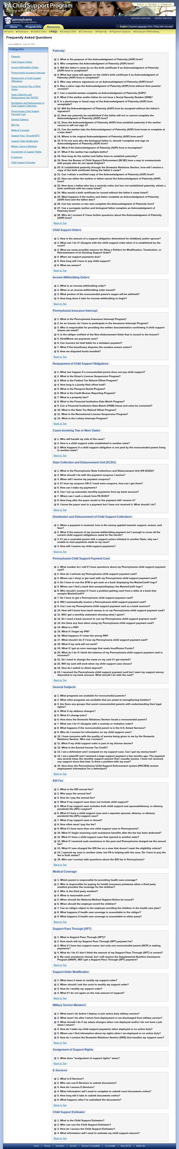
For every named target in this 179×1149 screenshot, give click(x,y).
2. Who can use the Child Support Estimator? (84, 1124)
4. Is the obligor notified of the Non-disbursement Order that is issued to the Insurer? (108, 334)
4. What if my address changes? (76, 711)
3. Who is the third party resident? (77, 891)
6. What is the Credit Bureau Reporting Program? (86, 393)
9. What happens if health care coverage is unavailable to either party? (99, 916)
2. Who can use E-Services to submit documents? (87, 1082)
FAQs (54, 31)
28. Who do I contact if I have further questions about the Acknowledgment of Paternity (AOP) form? (109, 216)
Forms (9, 31)
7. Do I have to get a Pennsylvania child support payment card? (95, 597)
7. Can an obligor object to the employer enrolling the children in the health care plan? (109, 908)
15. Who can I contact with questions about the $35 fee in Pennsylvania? (101, 859)
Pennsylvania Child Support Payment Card (25, 113)
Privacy (47, 1146)
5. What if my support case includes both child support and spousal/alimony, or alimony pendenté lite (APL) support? (110, 807)
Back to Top (60, 223)
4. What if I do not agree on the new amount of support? (90, 992)
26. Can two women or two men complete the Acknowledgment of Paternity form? (105, 203)
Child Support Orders (21, 62)
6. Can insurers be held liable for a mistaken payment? (89, 342)
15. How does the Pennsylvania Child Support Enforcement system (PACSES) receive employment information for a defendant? (108, 767)
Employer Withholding (147, 31)
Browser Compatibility (91, 1146)
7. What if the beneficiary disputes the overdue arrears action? (94, 347)
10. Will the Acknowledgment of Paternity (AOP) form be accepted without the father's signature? (108, 110)
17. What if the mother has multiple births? (82, 151)
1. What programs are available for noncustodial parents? (91, 695)
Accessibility (110, 1146)
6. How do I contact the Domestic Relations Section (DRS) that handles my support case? (110, 1037)
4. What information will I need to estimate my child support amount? (98, 1133)
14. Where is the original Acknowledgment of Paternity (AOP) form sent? (100, 136)
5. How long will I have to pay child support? (84, 261)
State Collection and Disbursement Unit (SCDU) (24, 96)
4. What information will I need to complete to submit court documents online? (104, 1091)
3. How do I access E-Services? (76, 1087)
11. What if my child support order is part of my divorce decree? (95, 743)
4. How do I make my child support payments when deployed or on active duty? (105, 1029)
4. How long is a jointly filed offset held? (81, 384)
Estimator (23, 31)
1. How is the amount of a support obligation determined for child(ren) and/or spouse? (109, 238)
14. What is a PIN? (68, 627)
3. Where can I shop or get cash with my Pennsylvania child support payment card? (107, 578)
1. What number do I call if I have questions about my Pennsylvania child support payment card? (111, 568)
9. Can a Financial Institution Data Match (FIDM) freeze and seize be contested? (104, 405)
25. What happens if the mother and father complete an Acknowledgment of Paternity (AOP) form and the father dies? (108, 198)
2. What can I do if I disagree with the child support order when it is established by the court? (108, 244)
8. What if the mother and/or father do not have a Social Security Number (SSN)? (105, 97)
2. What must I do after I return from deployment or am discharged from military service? (109, 1017)
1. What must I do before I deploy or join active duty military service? (98, 1013)
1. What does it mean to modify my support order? (87, 980)
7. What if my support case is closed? (79, 820)
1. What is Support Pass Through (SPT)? (81, 937)
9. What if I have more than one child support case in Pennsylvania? (98, 828)
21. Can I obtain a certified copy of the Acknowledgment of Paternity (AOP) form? (105, 174)
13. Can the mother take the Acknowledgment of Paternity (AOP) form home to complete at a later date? (111, 131)
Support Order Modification (24, 141)
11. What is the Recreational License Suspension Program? (92, 414)
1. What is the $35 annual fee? (75, 789)
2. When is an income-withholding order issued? (86, 290)
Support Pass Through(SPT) (25, 135)
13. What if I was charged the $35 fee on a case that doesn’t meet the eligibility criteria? (109, 848)
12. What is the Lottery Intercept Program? (82, 418)
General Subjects (20, 119)
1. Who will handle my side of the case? (81, 439)
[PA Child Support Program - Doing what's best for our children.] (38, 7)
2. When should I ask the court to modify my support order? (93, 984)
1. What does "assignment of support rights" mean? (88, 1058)
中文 (150, 26)
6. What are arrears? (69, 265)
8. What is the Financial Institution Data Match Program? (91, 401)
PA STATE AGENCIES (140, 18)
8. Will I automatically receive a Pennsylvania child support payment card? (101, 602)
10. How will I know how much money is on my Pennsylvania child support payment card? (111, 610)
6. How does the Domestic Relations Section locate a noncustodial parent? (102, 719)
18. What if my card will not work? (77, 644)
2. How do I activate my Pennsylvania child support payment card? (97, 573)
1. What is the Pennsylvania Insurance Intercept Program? (92, 319)
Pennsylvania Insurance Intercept (28, 72)
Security (73, 1146)
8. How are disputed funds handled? (79, 351)
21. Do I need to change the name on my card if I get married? (94, 659)
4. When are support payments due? (79, 256)
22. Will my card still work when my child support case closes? (94, 663)
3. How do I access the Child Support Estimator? (86, 1128)
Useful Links (39, 31)
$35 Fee (15, 125)
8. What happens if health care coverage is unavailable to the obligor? (99, 912)
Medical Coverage (20, 130)
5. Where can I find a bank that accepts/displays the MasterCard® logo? (100, 586)
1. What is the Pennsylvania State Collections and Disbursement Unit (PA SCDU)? (105, 470)
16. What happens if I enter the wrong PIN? (82, 635)
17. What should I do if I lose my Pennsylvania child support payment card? (102, 639)
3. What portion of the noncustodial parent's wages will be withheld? (98, 294)
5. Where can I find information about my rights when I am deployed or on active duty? (109, 1033)
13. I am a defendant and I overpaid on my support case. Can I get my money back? (107, 751)
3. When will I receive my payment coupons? (83, 479)
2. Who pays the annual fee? (74, 793)
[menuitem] (142, 18)
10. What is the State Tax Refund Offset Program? (86, 409)
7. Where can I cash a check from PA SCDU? (83, 496)
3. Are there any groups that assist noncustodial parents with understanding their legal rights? (109, 705)
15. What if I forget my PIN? (73, 631)
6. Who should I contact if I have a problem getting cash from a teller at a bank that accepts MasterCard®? (106, 592)
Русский (169, 26)
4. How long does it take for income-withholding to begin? (92, 298)
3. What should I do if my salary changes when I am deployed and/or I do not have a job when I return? (109, 1023)
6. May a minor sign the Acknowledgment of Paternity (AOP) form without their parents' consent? (109, 87)
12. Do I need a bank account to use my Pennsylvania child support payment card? (107, 618)
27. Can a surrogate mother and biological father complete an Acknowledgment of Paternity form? (106, 209)
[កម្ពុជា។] (142, 26)
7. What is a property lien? (73, 397)
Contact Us (166, 4)
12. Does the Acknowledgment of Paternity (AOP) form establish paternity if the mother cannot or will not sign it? (109, 124)
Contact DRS (69, 31)
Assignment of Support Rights (26, 151)
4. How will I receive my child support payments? (86, 546)
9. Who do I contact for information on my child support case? (94, 732)
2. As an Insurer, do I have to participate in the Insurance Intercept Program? (102, 323)
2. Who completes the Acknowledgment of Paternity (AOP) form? (95, 63)
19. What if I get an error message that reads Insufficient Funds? (95, 648)
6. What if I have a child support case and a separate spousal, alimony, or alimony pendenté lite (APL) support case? (106, 814)
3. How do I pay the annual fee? (76, 797)
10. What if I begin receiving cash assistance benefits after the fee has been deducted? (109, 832)
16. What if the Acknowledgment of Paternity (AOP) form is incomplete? (99, 147)
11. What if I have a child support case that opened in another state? (98, 837)
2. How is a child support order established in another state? (93, 443)
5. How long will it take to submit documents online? (88, 1095)
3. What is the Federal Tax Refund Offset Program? (87, 380)
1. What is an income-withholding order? (81, 285)
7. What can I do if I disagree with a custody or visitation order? (95, 723)
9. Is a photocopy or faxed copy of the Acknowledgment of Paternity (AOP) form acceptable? (105, 103)
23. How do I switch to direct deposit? (80, 667)
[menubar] (142, 18)
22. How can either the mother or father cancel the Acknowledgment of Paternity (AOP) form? (108, 180)
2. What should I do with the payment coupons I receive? (91, 475)
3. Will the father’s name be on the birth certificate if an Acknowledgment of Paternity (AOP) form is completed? (108, 69)
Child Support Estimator (23, 162)
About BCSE (126, 1146)
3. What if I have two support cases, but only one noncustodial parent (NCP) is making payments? (109, 947)
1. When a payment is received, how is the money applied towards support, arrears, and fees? (109, 526)
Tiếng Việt (158, 26)
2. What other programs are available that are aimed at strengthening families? (104, 699)
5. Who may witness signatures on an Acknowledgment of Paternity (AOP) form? (105, 81)
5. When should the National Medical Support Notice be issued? (95, 899)
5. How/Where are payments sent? (77, 338)
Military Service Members (24, 146)
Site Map (152, 4)
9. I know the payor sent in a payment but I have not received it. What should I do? (106, 504)
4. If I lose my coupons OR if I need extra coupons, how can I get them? (100, 483)
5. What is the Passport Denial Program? (81, 388)
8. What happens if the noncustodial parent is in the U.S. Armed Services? (101, 727)
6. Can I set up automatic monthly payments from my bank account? (98, 491)
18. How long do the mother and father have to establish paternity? (97, 156)
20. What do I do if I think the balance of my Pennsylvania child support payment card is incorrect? (110, 654)
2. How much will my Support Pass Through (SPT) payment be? (95, 941)
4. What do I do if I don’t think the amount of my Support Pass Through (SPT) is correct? (110, 952)
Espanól (133, 26)
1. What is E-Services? (70, 1078)
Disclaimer (60, 1146)
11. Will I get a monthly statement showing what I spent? (91, 614)
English (123, 26)
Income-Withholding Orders (25, 67)
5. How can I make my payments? (77, 487)
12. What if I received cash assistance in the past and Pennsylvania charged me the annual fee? (111, 842)
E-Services (87, 31)
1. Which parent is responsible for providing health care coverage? (97, 880)
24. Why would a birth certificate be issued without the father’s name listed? (102, 192)
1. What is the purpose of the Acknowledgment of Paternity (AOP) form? (100, 59)
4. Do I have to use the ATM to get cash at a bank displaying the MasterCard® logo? (107, 582)
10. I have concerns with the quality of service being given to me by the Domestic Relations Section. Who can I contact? (106, 738)
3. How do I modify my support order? (79, 988)
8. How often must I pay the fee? (76, 824)
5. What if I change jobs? (72, 715)
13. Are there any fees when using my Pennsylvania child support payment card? (105, 623)
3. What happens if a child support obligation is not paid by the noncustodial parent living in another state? (111, 449)
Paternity (102, 31)
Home (13, 26)
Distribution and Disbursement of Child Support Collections (27, 104)
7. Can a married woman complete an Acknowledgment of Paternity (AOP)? (101, 93)
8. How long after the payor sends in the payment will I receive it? (96, 500)
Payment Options (121, 31)
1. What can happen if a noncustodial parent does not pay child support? (101, 372)
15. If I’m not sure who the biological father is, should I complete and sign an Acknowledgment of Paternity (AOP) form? (103, 142)
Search (140, 4)
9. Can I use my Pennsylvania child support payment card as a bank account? (103, 606)
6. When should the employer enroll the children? (86, 903)
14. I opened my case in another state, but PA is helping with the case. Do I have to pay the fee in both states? (111, 854)
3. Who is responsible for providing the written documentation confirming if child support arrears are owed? (110, 329)
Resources (53, 26)
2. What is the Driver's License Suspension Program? (89, 376)
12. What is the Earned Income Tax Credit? (82, 747)
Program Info (33, 26)
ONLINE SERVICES (163, 18)
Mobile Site (140, 1146)
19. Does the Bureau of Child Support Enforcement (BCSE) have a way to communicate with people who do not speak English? (109, 162)
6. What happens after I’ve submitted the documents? (89, 1099)
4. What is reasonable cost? (74, 895)
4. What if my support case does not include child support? (92, 801)
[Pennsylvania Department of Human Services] (20, 20)
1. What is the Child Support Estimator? (81, 1120)
